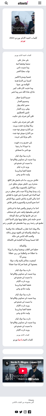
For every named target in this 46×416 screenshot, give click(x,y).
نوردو (23, 41)
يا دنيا (20, 340)
